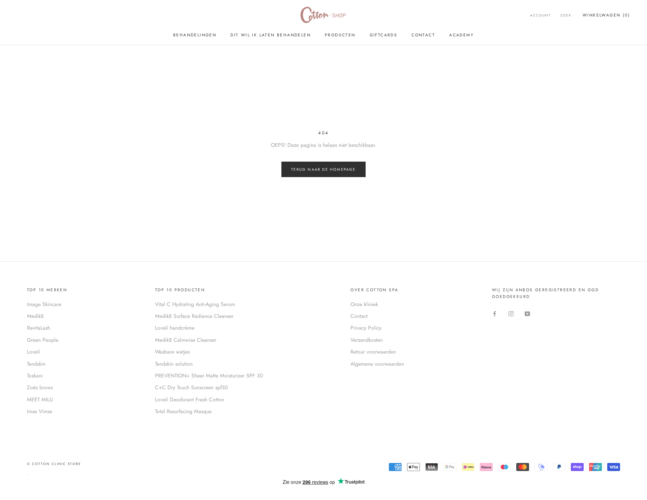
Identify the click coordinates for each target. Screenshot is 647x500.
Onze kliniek (364, 304)
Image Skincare (44, 304)
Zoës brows (40, 387)
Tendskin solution (174, 364)
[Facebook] (494, 313)
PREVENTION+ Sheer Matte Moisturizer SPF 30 (209, 375)
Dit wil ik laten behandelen (270, 35)
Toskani (35, 375)
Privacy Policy (365, 328)
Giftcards (384, 35)
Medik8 (35, 316)
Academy (461, 35)
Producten (340, 35)
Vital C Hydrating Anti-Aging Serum (195, 304)
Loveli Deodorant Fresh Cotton (189, 399)
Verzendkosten (366, 340)
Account (540, 15)
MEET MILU (40, 399)
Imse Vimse (39, 411)
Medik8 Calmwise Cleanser (185, 340)
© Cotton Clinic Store (54, 463)
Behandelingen (194, 35)
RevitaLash (38, 328)
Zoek (566, 15)
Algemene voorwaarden (377, 364)
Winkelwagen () (606, 15)
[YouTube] (527, 313)
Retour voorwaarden (373, 352)
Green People (42, 340)
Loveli (33, 352)
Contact (423, 35)
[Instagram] (511, 313)
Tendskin (36, 364)
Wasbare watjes (172, 352)
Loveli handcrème (174, 328)
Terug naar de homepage (323, 169)
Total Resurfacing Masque (183, 411)
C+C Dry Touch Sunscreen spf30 (191, 387)
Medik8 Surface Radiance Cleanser (194, 316)
